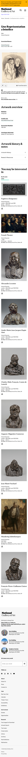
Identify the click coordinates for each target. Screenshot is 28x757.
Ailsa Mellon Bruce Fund (7, 120)
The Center (4, 728)
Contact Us (4, 687)
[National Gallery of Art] (14, 613)
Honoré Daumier (5, 45)
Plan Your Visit (4, 694)
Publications (4, 742)
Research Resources (7, 157)
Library (3, 734)
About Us (3, 681)
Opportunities (4, 715)
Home (2, 18)
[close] (26, 2)
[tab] (5, 178)
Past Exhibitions (5, 739)
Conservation (4, 731)
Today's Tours (4, 700)
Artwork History (6, 152)
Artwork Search (5, 725)
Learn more (17, 5)
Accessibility (4, 702)
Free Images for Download (7, 722)
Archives (3, 736)
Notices (2, 751)
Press (2, 684)
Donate (3, 712)
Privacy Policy (4, 753)
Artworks (7, 18)
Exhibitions (4, 705)
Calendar (3, 697)
